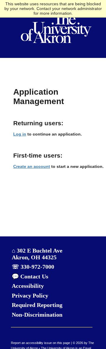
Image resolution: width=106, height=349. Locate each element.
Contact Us (33, 276)
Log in (19, 134)
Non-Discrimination (37, 315)
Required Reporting (37, 305)
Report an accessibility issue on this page (40, 343)
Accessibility (28, 286)
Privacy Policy (30, 296)
